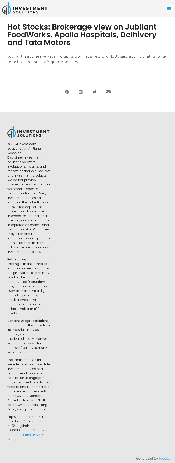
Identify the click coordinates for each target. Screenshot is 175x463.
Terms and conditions (27, 432)
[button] (169, 8)
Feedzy (165, 458)
